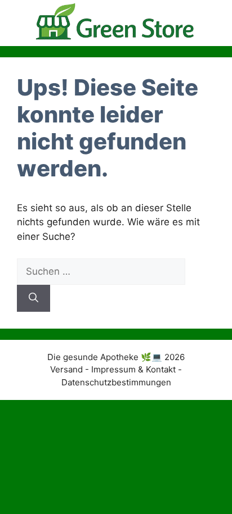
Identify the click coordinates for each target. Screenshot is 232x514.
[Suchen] (33, 298)
